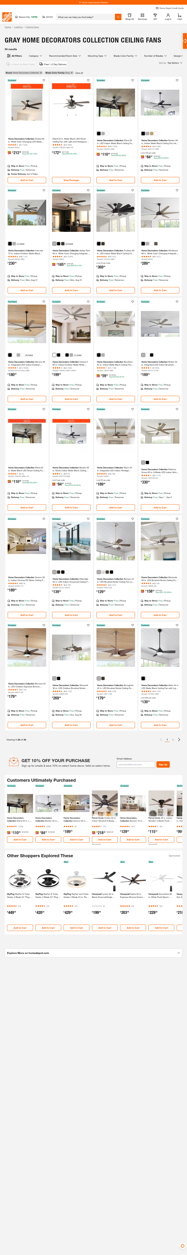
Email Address (124, 758)
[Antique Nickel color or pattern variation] (143, 462)
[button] (170, 63)
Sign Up (163, 764)
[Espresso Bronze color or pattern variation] (103, 243)
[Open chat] (185, 41)
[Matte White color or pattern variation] (107, 133)
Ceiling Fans (32, 27)
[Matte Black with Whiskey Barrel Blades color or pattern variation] (58, 355)
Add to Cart (26, 180)
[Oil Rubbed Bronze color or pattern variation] (58, 572)
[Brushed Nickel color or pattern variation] (103, 133)
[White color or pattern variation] (22, 355)
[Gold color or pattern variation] (151, 133)
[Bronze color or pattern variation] (63, 243)
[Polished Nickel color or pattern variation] (156, 243)
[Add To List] (43, 80)
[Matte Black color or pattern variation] (99, 133)
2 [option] (173, 739)
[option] (179, 739)
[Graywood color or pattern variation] (54, 572)
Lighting (18, 27)
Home (8, 27)
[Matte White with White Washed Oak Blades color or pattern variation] (54, 355)
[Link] (27, 131)
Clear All (79, 72)
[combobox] (85, 17)
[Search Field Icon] (118, 17)
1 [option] (167, 739)
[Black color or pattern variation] (147, 462)
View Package (71, 180)
